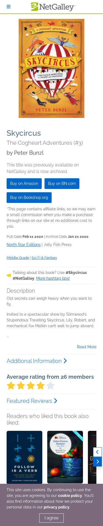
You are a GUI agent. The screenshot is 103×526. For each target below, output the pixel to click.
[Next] (97, 461)
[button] (24, 459)
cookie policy (70, 495)
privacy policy (56, 507)
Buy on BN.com (62, 183)
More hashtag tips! (53, 278)
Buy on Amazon (24, 183)
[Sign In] (8, 6)
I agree (51, 518)
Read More (86, 347)
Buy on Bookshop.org (29, 197)
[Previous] (97, 452)
